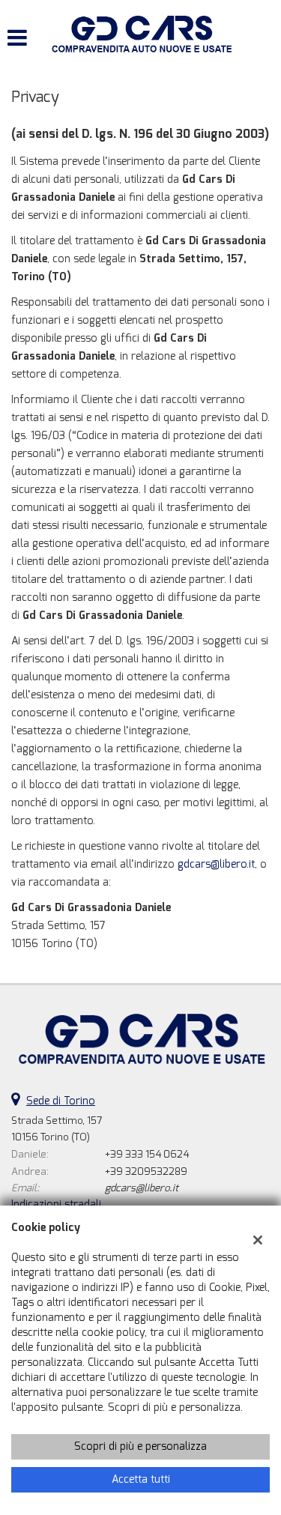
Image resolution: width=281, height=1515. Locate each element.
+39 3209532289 (146, 1171)
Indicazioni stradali (56, 1204)
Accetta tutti (141, 1479)
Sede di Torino (60, 1101)
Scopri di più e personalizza (140, 1446)
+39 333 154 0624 (147, 1154)
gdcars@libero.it (216, 864)
